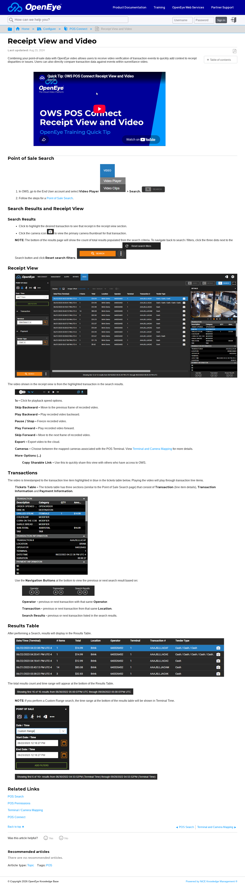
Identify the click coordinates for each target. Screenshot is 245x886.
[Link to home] (35, 7)
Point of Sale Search (60, 198)
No (66, 838)
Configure (49, 28)
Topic (30, 865)
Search (11, 20)
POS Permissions (19, 803)
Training (159, 7)
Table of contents (220, 59)
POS (49, 865)
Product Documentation (129, 7)
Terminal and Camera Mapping (152, 448)
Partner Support (222, 7)
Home (25, 28)
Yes (51, 838)
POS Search (16, 796)
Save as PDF (234, 51)
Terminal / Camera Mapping (25, 810)
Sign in (221, 20)
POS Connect (78, 28)
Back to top (14, 826)
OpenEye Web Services (188, 7)
